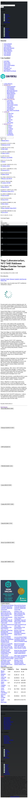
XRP (6, 17)
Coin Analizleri (7, 46)
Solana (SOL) (2, 682)
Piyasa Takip (7, 62)
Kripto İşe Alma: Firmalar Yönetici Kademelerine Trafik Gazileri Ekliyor (20, 652)
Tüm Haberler (7, 55)
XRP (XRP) (4, 680)
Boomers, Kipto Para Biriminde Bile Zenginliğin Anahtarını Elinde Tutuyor (19, 632)
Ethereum (7, 16)
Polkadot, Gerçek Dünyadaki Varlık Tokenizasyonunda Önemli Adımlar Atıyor (20, 662)
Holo (2, 188)
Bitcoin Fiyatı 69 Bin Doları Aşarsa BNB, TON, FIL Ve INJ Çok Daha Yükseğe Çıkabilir (20, 646)
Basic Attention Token (6, 209)
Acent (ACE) (2, 689)
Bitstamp (7, 36)
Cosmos (3, 184)
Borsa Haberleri (8, 49)
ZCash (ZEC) (2, 699)
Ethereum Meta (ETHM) (3, 696)
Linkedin (16, 279)
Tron (6, 21)
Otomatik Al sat (7, 68)
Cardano (3, 167)
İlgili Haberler (4, 407)
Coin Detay (6, 61)
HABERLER (7, 85)
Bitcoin (7, 14)
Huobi (6, 30)
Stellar (2, 175)
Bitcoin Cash (4, 180)
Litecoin (7, 19)
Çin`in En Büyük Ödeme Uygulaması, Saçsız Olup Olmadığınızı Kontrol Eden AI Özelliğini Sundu (20, 639)
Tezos (2, 201)
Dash (2, 196)
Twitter (7, 279)
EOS (2, 213)
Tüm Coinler (7, 22)
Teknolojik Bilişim (14, 796)
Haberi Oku (3, 280)
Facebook (3, 279)
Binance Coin (4, 159)
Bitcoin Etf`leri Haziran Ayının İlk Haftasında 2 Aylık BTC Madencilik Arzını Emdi (20, 607)
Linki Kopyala (22, 279)
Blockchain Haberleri (9, 48)
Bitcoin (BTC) (2, 671)
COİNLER (6, 111)
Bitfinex (7, 34)
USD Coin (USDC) (3, 678)
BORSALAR (7, 124)
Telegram (12, 279)
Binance (7, 28)
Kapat (7, 224)
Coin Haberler (7, 45)
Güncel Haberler (8, 43)
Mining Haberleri (8, 50)
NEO (2, 205)
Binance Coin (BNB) (4, 692)
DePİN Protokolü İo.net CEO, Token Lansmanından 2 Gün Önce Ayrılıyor (20, 626)
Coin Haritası (7, 69)
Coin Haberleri (10, 88)
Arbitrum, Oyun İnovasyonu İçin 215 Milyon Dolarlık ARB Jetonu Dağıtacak (19, 613)
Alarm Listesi (7, 64)
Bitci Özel (10, 113)
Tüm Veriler (4, 666)
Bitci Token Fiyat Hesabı (10, 71)
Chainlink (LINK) (3, 685)
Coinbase (7, 31)
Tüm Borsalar (7, 37)
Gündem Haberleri (5, 603)
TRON (2, 163)
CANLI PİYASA (8, 83)
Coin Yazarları (7, 53)
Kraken (7, 33)
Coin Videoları (7, 52)
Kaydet (2, 224)
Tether (2, 154)
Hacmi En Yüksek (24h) (6, 667)
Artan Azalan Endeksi (9, 65)
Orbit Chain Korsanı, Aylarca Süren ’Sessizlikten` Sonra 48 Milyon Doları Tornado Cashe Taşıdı (20, 619)
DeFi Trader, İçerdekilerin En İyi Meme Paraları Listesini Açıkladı (20, 657)
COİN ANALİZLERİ (9, 99)
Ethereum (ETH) (3, 674)
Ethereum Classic (5, 192)
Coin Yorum (7, 66)
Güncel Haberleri (11, 86)
